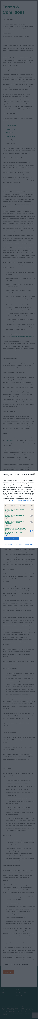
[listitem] (19, 506)
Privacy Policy (29, 544)
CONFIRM (11, 538)
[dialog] (19, 509)
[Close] (34, 474)
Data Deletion (9, 544)
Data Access (19, 544)
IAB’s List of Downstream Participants (21, 500)
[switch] (31, 509)
